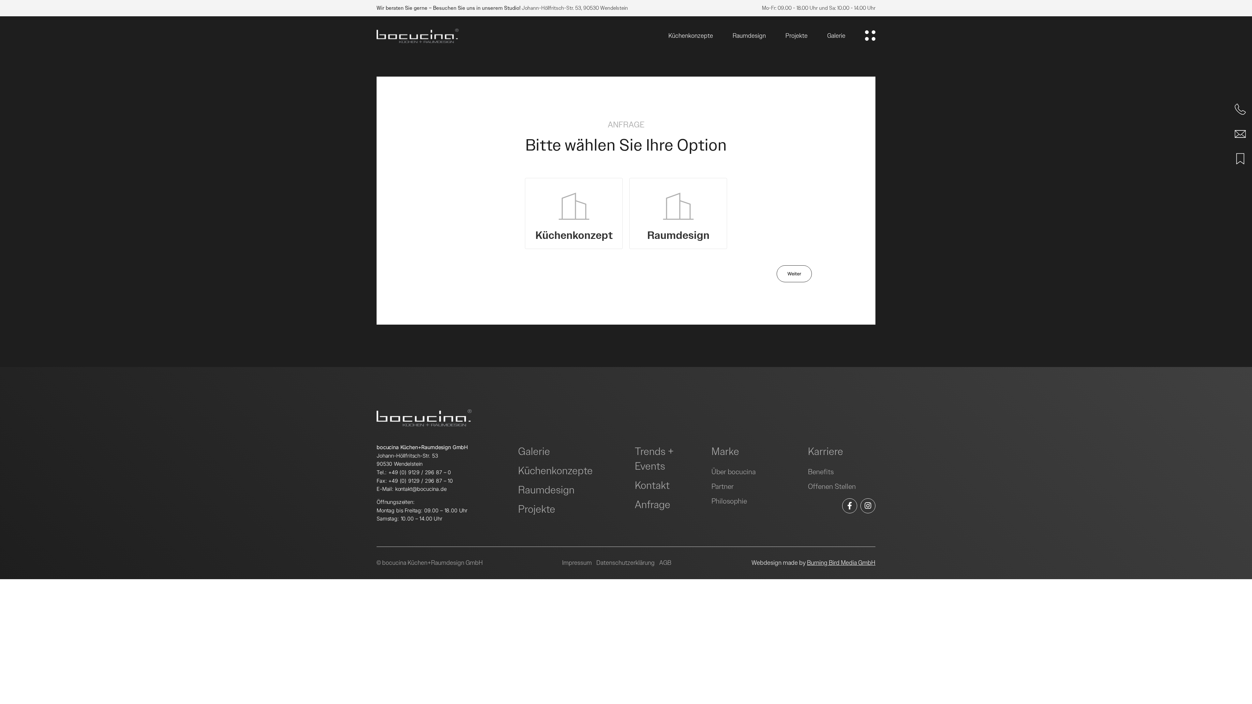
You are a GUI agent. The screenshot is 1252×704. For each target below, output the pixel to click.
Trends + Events (654, 459)
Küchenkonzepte (690, 36)
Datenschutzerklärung (625, 563)
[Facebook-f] (849, 505)
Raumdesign (749, 36)
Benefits (821, 472)
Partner (722, 486)
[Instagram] (867, 505)
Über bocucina (733, 472)
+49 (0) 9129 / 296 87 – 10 (420, 480)
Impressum (577, 563)
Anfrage (652, 504)
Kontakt (652, 485)
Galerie (836, 36)
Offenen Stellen (832, 486)
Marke (725, 451)
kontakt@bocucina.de (421, 489)
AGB (665, 563)
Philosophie (729, 501)
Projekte (796, 36)
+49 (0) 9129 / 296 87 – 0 (419, 472)
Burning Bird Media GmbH (841, 563)
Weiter (794, 273)
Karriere (825, 451)
